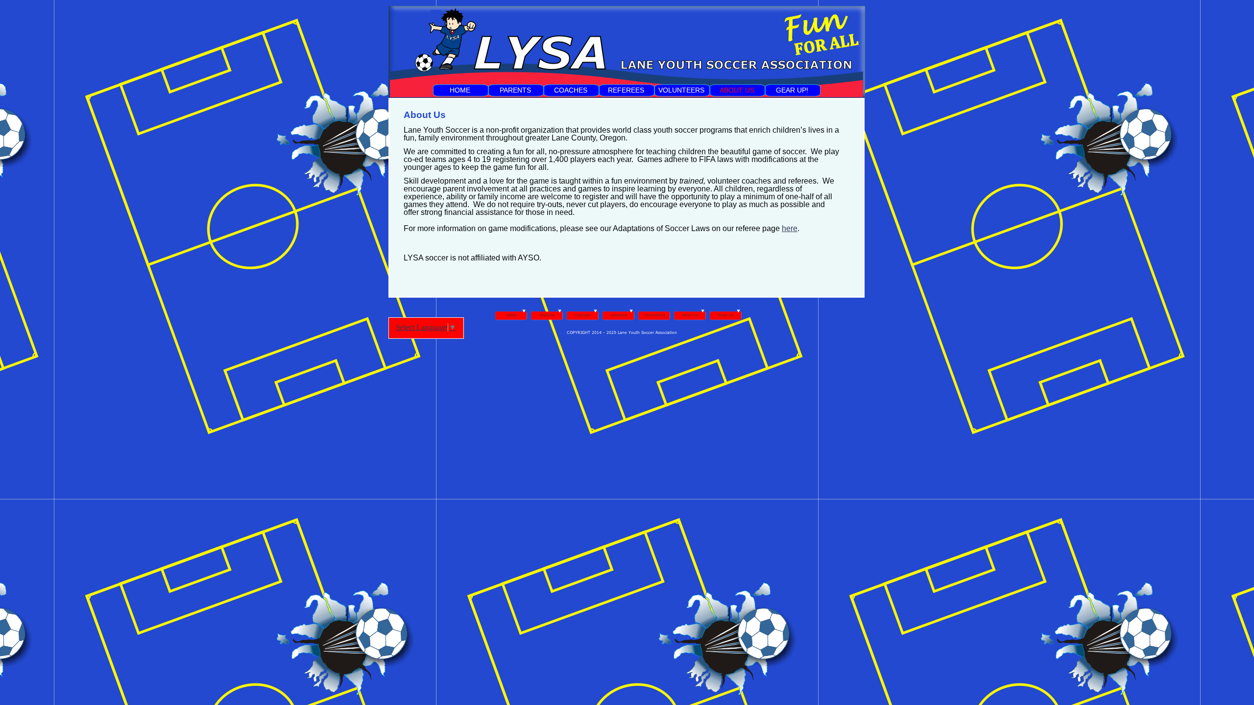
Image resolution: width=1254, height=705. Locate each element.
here (789, 228)
